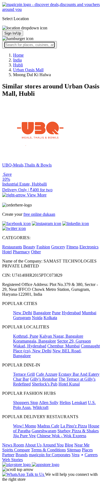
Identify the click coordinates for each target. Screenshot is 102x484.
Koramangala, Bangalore (34, 341)
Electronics (88, 247)
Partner (8, 454)
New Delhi (22, 312)
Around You (53, 445)
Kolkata (50, 317)
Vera (75, 454)
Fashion (43, 247)
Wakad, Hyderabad (29, 346)
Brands (22, 454)
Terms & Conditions (48, 450)
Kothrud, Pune (25, 336)
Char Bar (21, 379)
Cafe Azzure (46, 374)
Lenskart (79, 402)
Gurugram (22, 317)
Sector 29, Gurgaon (74, 341)
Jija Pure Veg (24, 435)
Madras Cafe (48, 426)
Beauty (29, 247)
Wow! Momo (24, 426)
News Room (13, 445)
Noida (37, 317)
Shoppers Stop (25, 402)
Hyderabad (71, 312)
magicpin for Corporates (49, 454)
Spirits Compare (16, 450)
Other (36, 251)
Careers (91, 454)
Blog (69, 445)
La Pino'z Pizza (73, 426)
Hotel (7, 251)
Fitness (72, 247)
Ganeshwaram (44, 430)
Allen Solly (48, 402)
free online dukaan (39, 214)
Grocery (58, 247)
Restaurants (12, 247)
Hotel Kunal (69, 384)
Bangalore (42, 312)
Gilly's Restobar (43, 379)
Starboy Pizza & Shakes (78, 430)
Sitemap (74, 450)
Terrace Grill (24, 374)
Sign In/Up (12, 33)
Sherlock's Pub (44, 384)
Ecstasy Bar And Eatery (79, 374)
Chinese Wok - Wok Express (61, 435)
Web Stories (12, 459)
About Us (33, 445)
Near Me (81, 445)
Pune (56, 312)
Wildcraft (40, 407)
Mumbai (89, 312)
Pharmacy (21, 251)
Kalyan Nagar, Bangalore (61, 336)
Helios (65, 402)
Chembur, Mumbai (63, 346)
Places (87, 450)
